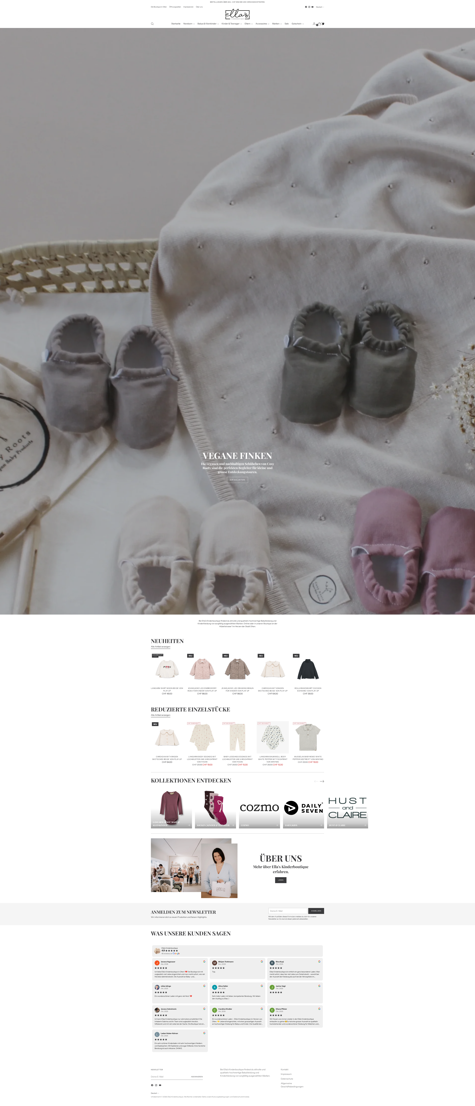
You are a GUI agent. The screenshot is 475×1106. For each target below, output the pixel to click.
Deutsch (319, 7)
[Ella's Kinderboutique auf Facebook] (306, 7)
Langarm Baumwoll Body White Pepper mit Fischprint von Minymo (272, 1057)
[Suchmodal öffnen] (152, 23)
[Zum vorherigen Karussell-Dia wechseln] (231, 907)
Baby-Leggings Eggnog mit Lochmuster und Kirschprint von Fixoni (237, 1057)
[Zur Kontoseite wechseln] (313, 23)
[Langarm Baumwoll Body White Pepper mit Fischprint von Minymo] (273, 1035)
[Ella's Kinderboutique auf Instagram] (309, 7)
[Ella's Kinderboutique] (237, 14)
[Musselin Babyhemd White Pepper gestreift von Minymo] (308, 1035)
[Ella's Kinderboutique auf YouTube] (312, 7)
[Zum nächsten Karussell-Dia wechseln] (243, 907)
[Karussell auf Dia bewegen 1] (236, 907)
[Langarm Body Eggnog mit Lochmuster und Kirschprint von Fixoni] (202, 1035)
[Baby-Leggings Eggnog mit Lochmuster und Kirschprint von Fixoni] (237, 1035)
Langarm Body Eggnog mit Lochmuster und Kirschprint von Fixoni (202, 1057)
